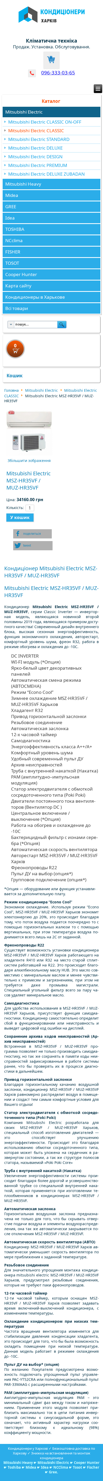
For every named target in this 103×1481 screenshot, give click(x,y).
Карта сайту (18, 286)
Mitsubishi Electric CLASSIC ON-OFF (44, 122)
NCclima (14, 240)
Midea (11, 195)
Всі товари (16, 308)
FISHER (12, 252)
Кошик (15, 376)
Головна (11, 390)
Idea (10, 218)
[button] (32, 533)
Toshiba (14, 1467)
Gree (53, 1472)
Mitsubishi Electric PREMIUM (37, 165)
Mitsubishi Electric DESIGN (35, 157)
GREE (10, 206)
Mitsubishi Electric (24, 112)
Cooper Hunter (21, 274)
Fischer (93, 1467)
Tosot (78, 1467)
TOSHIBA (14, 229)
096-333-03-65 (58, 72)
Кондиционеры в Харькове (35, 297)
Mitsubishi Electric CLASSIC (36, 131)
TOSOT (12, 263)
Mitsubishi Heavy (23, 184)
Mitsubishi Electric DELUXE (35, 148)
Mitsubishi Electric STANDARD (38, 139)
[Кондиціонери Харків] (51, 26)
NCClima (60, 1467)
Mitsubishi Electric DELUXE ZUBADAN (46, 174)
